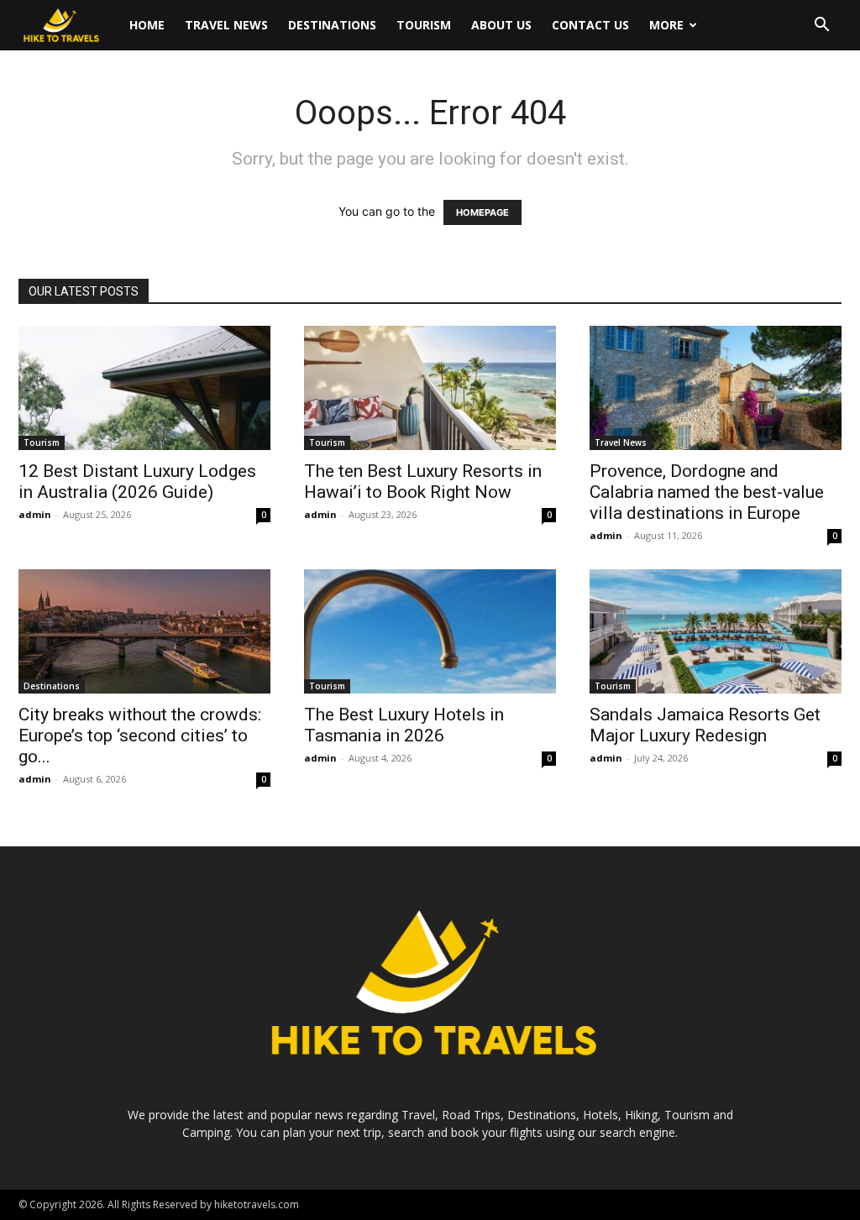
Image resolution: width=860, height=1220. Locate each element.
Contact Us (590, 25)
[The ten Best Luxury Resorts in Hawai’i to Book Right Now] (430, 388)
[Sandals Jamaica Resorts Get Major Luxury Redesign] (716, 631)
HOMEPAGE (482, 212)
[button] (821, 26)
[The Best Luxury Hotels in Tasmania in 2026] (430, 631)
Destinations (332, 25)
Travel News (226, 25)
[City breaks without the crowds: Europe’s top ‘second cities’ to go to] (144, 631)
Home (147, 25)
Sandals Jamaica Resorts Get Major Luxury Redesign (705, 725)
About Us (501, 25)
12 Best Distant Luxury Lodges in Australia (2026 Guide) (137, 481)
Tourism (423, 25)
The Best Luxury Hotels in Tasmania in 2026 (404, 725)
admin (34, 514)
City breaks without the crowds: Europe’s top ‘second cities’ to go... (139, 735)
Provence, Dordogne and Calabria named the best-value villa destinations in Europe (707, 492)
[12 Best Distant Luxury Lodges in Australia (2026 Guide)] (144, 388)
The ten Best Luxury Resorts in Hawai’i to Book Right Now (423, 481)
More (666, 25)
